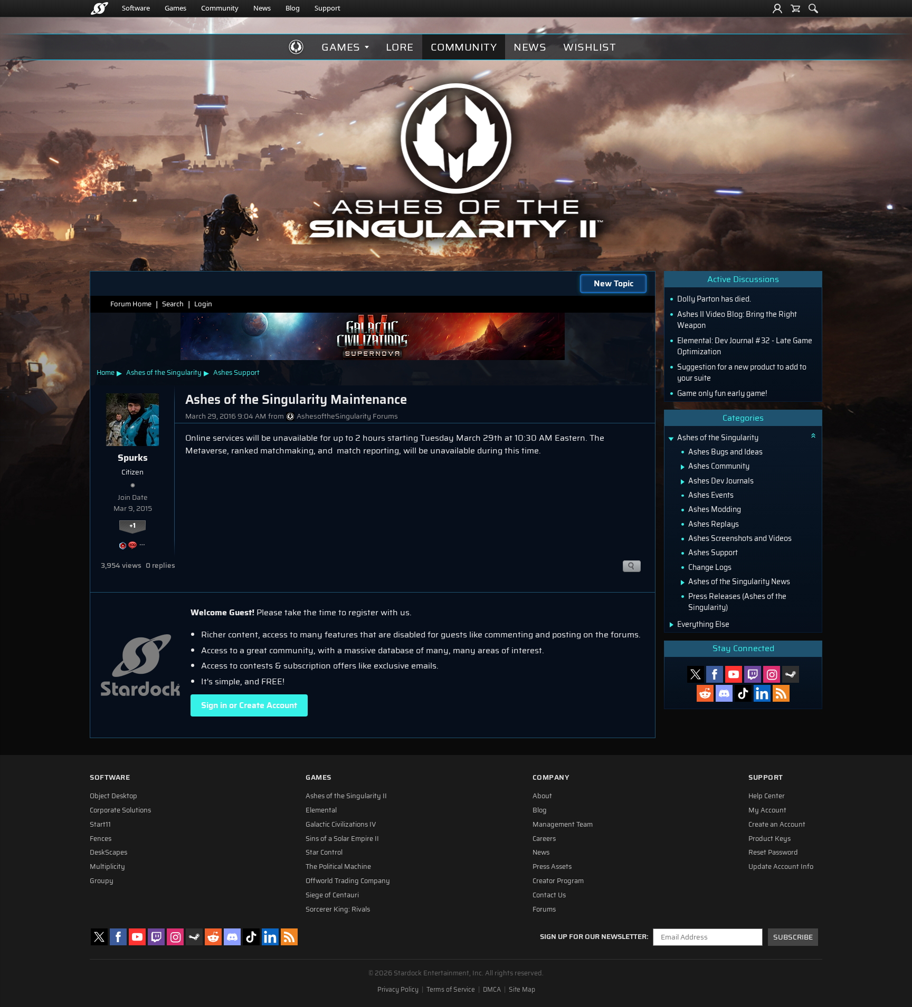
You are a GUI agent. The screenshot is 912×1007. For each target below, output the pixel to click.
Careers (544, 839)
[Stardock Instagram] (771, 674)
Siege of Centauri (332, 895)
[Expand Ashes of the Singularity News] (683, 582)
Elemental (321, 810)
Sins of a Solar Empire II (342, 839)
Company (551, 777)
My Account (767, 810)
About (542, 796)
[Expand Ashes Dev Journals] (683, 482)
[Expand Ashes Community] (683, 467)
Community (220, 8)
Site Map (522, 989)
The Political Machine (338, 866)
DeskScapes (108, 852)
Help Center (766, 796)
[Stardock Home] (99, 8)
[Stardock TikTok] (743, 693)
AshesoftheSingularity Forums (347, 416)
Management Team (563, 824)
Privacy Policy (398, 989)
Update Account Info (780, 866)
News (262, 8)
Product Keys (769, 839)
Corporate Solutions (120, 810)
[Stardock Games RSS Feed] (781, 693)
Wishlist (589, 46)
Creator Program (558, 881)
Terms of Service (450, 989)
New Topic (613, 283)
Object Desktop (113, 796)
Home (106, 372)
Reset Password (773, 852)
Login (203, 303)
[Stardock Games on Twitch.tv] (752, 674)
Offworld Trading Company (348, 881)
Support (327, 8)
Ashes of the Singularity (164, 372)
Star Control (324, 852)
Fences (100, 839)
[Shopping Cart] (795, 8)
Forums (544, 909)
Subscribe (793, 937)
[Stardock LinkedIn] (762, 693)
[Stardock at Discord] (724, 693)
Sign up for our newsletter (593, 937)
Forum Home (130, 303)
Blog (293, 8)
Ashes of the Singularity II (346, 796)
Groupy (101, 881)
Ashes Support (236, 372)
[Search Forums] (813, 8)
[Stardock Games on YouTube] (733, 674)
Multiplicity (107, 866)
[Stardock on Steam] (790, 674)
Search (173, 303)
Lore (400, 46)
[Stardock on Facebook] (714, 674)
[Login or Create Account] (777, 8)
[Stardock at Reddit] (705, 693)
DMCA (492, 989)
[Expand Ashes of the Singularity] (670, 439)
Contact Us (549, 895)
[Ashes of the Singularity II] (456, 160)
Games (175, 8)
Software (136, 8)
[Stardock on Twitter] (695, 674)
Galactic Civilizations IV (341, 824)
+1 (132, 525)
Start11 (100, 824)
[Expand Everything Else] (671, 624)
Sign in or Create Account (249, 705)
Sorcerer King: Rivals (338, 909)
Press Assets (552, 866)
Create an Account (776, 824)
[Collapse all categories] (813, 435)
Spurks (133, 457)
